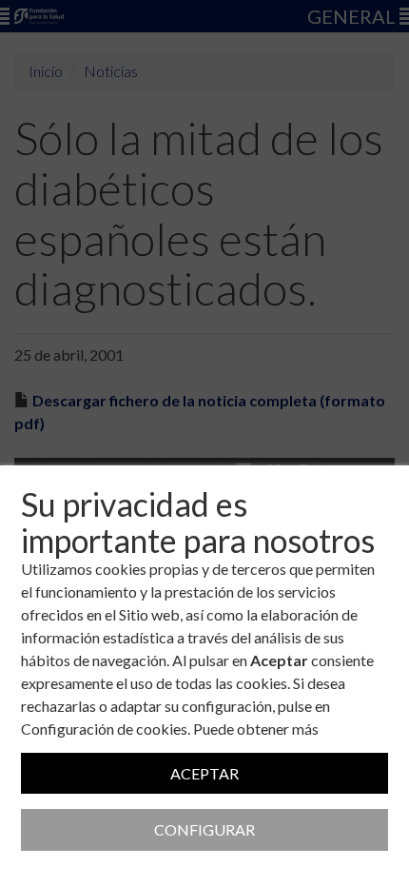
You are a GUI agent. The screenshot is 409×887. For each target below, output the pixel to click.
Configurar (204, 829)
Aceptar (204, 773)
